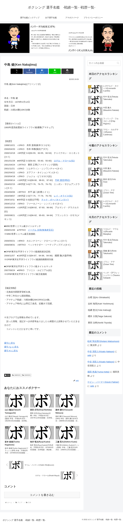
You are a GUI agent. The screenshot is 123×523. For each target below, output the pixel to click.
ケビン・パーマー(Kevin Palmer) (103, 382)
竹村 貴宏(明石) (62, 180)
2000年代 (27, 375)
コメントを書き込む (42, 494)
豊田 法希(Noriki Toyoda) (100, 322)
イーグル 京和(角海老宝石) (41, 230)
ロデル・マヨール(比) (64, 161)
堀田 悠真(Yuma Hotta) (98, 372)
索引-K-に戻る (11, 351)
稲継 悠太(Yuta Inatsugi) (99, 310)
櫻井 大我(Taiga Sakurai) (100, 316)
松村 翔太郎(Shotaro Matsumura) (103, 341)
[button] (67, 71)
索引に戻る (9, 343)
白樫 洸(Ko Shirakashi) (99, 297)
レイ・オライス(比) (63, 196)
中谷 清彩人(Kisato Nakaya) (100, 351)
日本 (8, 375)
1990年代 (17, 375)
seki (89, 355)
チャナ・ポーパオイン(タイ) (55, 199)
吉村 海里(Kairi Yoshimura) (101, 303)
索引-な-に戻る (11, 347)
